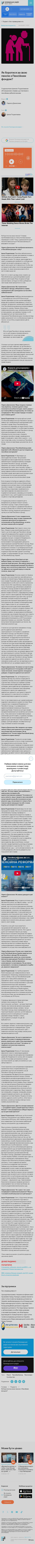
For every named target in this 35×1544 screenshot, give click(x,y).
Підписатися (17, 782)
